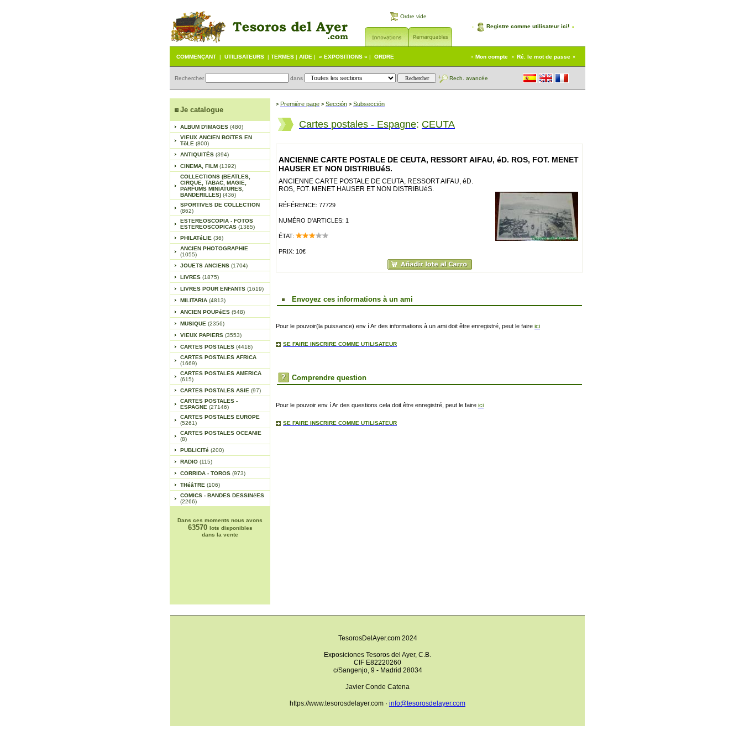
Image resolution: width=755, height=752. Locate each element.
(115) (196, 462)
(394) (204, 154)
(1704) (214, 265)
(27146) (209, 404)
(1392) (208, 166)
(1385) (217, 224)
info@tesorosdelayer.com (427, 703)
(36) (201, 238)
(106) (200, 485)
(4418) (216, 347)
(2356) (202, 323)
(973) (212, 473)
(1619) (222, 289)
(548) (212, 312)
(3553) (211, 335)
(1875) (199, 277)
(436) (215, 185)
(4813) (203, 300)
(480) (211, 127)
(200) (202, 450)
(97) (220, 390)
